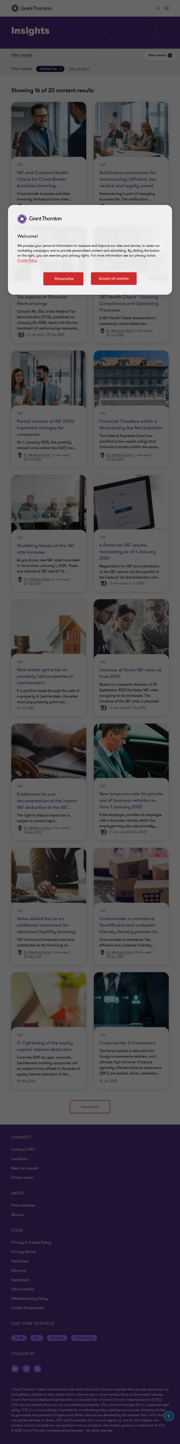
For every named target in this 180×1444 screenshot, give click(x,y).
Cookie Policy (27, 260)
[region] (90, 250)
